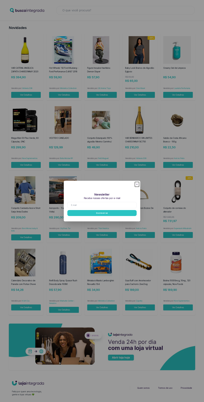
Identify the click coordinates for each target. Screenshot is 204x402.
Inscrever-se (102, 213)
